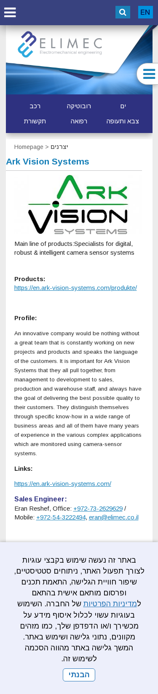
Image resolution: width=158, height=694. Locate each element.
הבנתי (79, 675)
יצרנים (59, 146)
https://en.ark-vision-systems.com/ (62, 483)
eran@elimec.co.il (114, 517)
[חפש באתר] (122, 12)
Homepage (28, 146)
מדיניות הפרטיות (110, 604)
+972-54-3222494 (61, 517)
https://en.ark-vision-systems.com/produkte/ (75, 287)
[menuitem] (123, 106)
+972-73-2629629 (98, 508)
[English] (145, 12)
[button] (9, 12)
